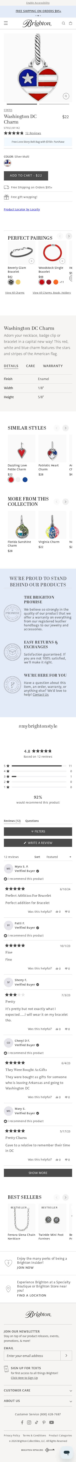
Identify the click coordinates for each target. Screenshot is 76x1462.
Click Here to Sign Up (24, 1378)
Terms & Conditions (34, 1435)
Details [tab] (11, 366)
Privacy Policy (12, 1435)
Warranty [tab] (53, 366)
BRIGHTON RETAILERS (32, 1450)
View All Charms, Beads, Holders (52, 292)
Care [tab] (30, 366)
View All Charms (15, 292)
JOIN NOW (25, 1267)
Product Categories (60, 1435)
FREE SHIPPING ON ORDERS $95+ (38, 11)
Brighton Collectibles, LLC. (31, 1441)
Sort (37, 857)
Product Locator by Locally (22, 209)
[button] (6, 23)
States (8, 110)
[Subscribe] (66, 1356)
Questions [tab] (32, 821)
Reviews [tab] (12, 821)
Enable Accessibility (38, 2)
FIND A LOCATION (31, 1295)
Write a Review (47, 844)
